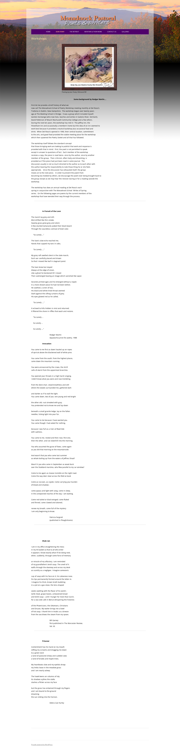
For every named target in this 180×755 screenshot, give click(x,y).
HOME (48, 32)
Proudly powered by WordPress (42, 745)
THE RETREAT (74, 32)
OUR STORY (60, 32)
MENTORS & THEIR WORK (93, 32)
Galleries (125, 32)
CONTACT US (111, 32)
